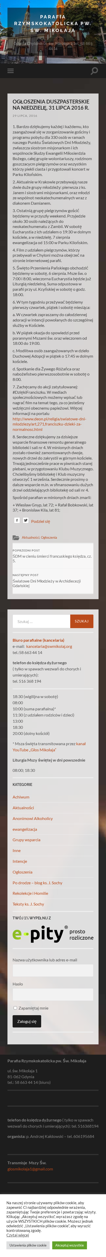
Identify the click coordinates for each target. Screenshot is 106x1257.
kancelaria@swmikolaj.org (49, 646)
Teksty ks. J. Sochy (28, 903)
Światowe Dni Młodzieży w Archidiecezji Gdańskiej (47, 581)
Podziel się (40, 521)
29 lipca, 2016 (25, 116)
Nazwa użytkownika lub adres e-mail (45, 959)
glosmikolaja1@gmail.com (30, 1168)
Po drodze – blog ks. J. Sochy (37, 882)
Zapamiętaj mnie (33, 1007)
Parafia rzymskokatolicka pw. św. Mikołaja (53, 23)
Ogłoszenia (49, 537)
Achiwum (21, 796)
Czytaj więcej (17, 1235)
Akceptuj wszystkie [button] (69, 1245)
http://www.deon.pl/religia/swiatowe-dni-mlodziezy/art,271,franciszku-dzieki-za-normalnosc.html (49, 424)
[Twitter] (25, 521)
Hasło (18, 983)
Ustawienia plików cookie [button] (28, 1245)
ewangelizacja (25, 829)
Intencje (20, 861)
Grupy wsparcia (26, 839)
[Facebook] (17, 521)
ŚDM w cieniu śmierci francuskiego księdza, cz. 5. (52, 556)
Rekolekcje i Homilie (30, 893)
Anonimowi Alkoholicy (33, 818)
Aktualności (30, 537)
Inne (17, 850)
